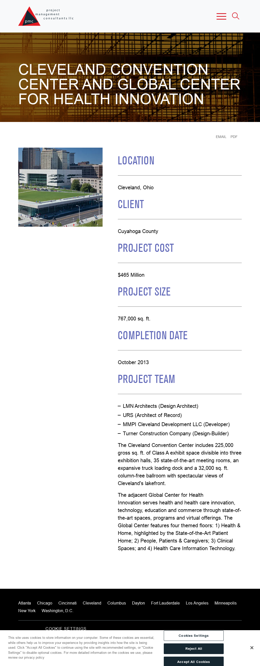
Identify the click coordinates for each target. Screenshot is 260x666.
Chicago (44, 603)
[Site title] (46, 16)
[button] (221, 16)
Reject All (193, 648)
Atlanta (24, 603)
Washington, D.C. (57, 610)
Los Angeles (197, 603)
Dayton (138, 603)
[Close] (251, 647)
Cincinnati (67, 603)
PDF (234, 137)
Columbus (116, 603)
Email (221, 137)
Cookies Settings (193, 636)
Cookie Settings (66, 628)
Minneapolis (226, 603)
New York (27, 610)
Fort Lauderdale (165, 603)
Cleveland (92, 603)
